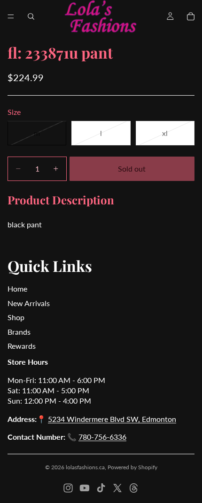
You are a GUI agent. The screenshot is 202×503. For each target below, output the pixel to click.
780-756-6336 (102, 436)
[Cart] (190, 16)
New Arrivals (29, 303)
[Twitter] (117, 488)
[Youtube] (84, 488)
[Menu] (11, 16)
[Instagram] (68, 488)
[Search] (31, 16)
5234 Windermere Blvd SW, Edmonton (112, 418)
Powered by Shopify (132, 467)
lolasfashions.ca (85, 467)
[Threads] (134, 488)
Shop (16, 317)
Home (17, 288)
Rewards (22, 345)
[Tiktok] (101, 488)
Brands (19, 331)
